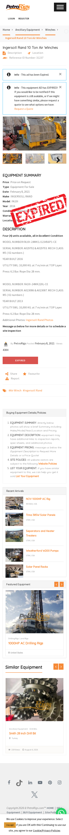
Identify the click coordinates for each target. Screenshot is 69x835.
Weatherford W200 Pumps (42, 550)
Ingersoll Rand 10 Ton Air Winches (26, 38)
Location (37, 52)
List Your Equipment (27, 476)
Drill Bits (33, 728)
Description (14, 52)
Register (23, 18)
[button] (4, 18)
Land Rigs (24, 638)
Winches (50, 29)
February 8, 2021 (44, 343)
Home (6, 29)
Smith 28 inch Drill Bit (22, 733)
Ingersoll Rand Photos (39, 320)
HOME (50, 808)
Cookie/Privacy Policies (46, 830)
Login (11, 18)
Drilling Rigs (13, 638)
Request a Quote (23, 108)
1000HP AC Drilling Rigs (25, 643)
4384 (5, 350)
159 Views (15, 749)
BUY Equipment (32, 812)
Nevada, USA (31, 504)
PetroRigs (20, 343)
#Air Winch (15, 390)
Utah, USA (30, 520)
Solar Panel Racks (37, 566)
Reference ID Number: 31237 (26, 57)
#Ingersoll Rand (32, 390)
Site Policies (52, 812)
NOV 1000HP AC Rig (38, 499)
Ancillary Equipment (27, 29)
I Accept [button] (10, 825)
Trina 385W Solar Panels (40, 515)
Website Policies (47, 463)
